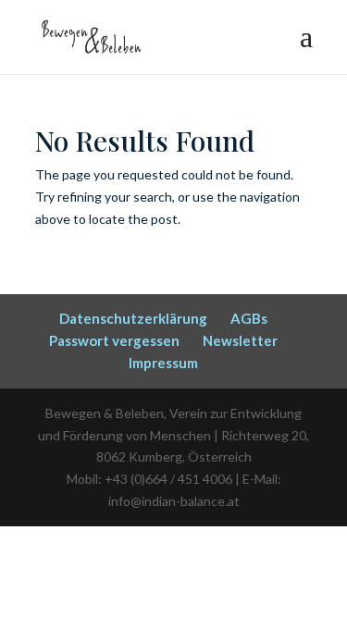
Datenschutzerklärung (133, 318)
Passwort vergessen (114, 340)
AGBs (248, 318)
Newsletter (240, 340)
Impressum (163, 362)
